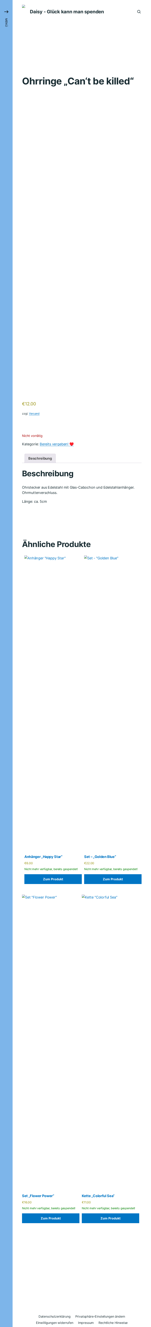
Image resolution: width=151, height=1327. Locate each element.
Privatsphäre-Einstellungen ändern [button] (100, 1316)
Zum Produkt (53, 879)
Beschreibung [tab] (40, 458)
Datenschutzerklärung (55, 1316)
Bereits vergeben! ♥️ (57, 444)
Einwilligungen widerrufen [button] (54, 1323)
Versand (34, 413)
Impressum (86, 1323)
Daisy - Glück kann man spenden (67, 11)
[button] (6, 663)
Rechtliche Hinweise (113, 1323)
